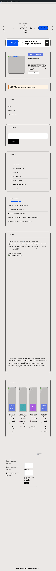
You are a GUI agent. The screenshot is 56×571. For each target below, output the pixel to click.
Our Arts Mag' (11, 28)
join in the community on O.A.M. (32, 568)
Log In (26, 483)
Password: (26, 469)
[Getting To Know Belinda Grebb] (30, 241)
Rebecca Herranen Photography (19, 184)
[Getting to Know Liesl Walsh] (28, 306)
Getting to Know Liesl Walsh (14, 253)
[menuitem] (5, 1)
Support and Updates (12, 114)
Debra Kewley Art (17, 176)
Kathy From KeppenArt (18, 164)
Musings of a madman (17, 180)
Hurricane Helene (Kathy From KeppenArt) (44, 415)
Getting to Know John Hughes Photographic (18, 205)
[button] (43, 28)
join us (30, 87)
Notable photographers (33, 58)
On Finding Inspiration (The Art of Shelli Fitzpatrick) (33, 415)
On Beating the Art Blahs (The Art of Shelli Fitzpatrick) (22, 415)
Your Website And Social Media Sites (16, 209)
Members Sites (11, 110)
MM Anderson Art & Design (19, 168)
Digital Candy (16, 172)
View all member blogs (13, 188)
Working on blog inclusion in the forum (16, 213)
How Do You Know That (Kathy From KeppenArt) (12, 415)
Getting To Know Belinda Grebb (15, 241)
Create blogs (19, 568)
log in (26, 87)
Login (9, 106)
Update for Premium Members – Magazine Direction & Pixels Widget (23, 217)
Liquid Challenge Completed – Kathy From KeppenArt (20, 221)
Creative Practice (35, 55)
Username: (26, 462)
